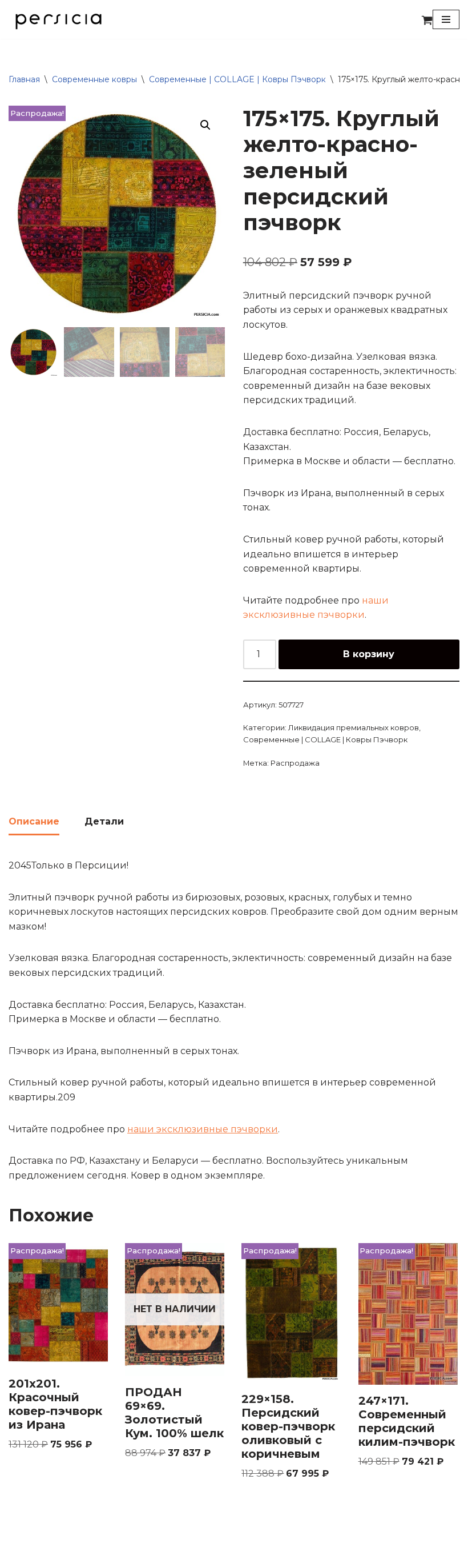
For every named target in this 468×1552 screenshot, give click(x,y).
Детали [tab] (104, 821)
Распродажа (295, 762)
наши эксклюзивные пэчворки (202, 1129)
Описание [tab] (34, 821)
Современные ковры (94, 79)
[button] (205, 125)
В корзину (368, 654)
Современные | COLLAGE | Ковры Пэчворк (237, 79)
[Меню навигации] (446, 19)
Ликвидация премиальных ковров (353, 727)
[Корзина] (427, 20)
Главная (24, 79)
